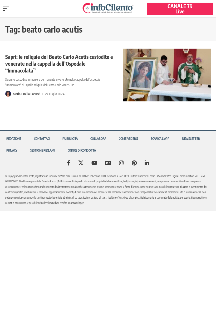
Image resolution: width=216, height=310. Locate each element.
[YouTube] (94, 162)
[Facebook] (69, 162)
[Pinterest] (134, 162)
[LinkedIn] (147, 162)
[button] (7, 9)
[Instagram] (121, 162)
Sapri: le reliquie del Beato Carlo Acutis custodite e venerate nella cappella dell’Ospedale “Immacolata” (59, 63)
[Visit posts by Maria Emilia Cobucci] (8, 94)
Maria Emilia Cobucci (26, 94)
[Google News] (108, 162)
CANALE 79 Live (180, 8)
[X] (81, 162)
